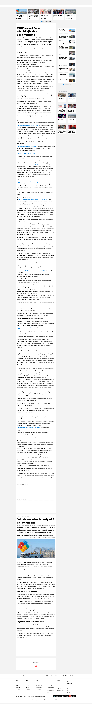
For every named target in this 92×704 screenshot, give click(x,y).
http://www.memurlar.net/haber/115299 (34, 270)
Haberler (22, 25)
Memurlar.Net (27, 25)
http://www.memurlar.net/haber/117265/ (27, 125)
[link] (67, 31)
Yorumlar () (19, 52)
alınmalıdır (45, 268)
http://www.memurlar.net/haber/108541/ (27, 146)
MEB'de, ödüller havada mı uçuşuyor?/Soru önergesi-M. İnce (33, 199)
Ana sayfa (18, 25)
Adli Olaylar (27, 516)
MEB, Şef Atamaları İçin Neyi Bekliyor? (27, 153)
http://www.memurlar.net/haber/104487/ (27, 165)
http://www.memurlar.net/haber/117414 (27, 328)
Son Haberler (62, 26)
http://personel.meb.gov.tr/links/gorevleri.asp (29, 427)
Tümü (50, 21)
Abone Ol (25, 52)
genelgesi (27, 39)
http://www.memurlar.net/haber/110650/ (27, 182)
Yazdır (54, 50)
